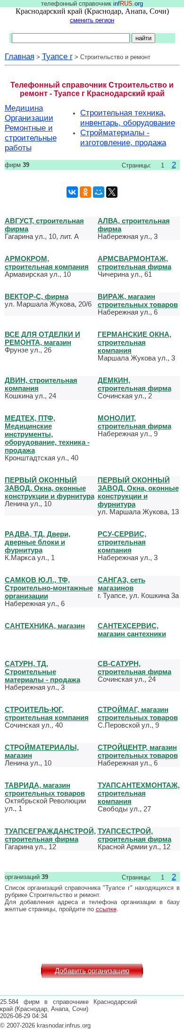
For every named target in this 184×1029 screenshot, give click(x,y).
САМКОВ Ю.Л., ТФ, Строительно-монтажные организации (49, 588)
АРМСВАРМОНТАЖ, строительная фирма (134, 263)
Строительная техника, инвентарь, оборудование (127, 117)
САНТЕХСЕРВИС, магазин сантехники (132, 630)
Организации (29, 118)
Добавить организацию (92, 971)
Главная (19, 56)
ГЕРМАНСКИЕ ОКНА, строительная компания (134, 342)
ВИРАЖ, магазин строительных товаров (138, 300)
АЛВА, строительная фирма (134, 225)
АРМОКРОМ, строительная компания (47, 263)
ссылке (106, 909)
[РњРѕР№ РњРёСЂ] (98, 192)
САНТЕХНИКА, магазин (45, 626)
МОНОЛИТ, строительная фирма (134, 422)
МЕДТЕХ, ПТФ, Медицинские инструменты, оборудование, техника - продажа (47, 434)
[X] (111, 192)
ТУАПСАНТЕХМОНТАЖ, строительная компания (139, 793)
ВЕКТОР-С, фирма (36, 296)
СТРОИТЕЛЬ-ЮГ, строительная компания (47, 713)
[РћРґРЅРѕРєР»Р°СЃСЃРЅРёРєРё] (85, 192)
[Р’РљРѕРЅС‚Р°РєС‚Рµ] (72, 192)
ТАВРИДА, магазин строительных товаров (45, 789)
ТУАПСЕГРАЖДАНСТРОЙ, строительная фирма (50, 835)
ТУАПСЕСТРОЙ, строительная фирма (134, 835)
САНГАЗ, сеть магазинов (121, 584)
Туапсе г (57, 56)
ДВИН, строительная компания (41, 384)
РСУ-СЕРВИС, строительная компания (122, 542)
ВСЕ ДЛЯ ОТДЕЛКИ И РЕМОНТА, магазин (42, 338)
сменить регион (92, 20)
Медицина (24, 108)
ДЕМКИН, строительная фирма (134, 384)
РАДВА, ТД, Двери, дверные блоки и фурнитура (37, 542)
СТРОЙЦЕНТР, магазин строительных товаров (138, 751)
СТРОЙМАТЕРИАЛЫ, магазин (42, 751)
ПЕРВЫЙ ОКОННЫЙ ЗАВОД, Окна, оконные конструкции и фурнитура (49, 488)
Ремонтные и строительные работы (31, 137)
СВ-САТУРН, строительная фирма (134, 668)
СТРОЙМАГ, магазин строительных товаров (138, 713)
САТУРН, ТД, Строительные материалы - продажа (42, 672)
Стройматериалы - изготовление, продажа (123, 137)
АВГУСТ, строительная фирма (44, 225)
